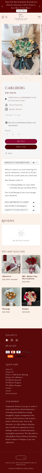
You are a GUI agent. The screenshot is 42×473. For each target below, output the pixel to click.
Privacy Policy (28, 468)
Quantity (8, 130)
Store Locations (11, 393)
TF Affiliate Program (13, 385)
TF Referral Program (13, 383)
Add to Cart (21, 147)
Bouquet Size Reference (14, 377)
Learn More (21, 11)
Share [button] (10, 153)
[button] (2, 17)
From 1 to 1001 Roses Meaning (17, 375)
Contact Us (10, 372)
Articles (8, 388)
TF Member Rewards (13, 380)
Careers (8, 391)
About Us (9, 369)
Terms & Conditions (15, 468)
